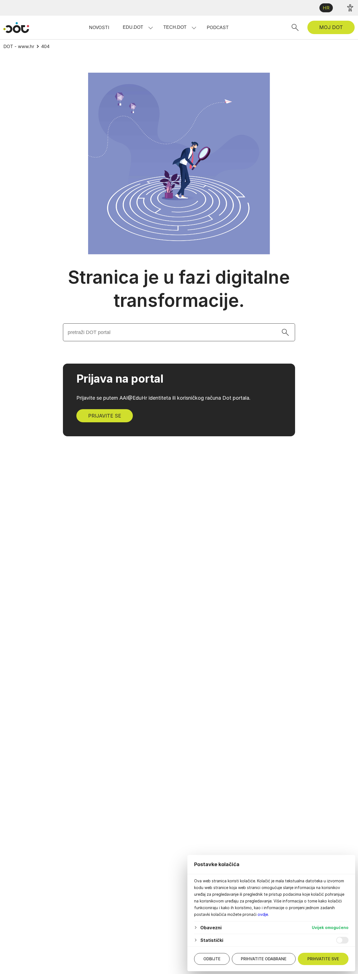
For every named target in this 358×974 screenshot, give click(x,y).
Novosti (99, 27)
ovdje (263, 914)
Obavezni (211, 927)
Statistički (211, 940)
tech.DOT (175, 27)
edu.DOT (133, 27)
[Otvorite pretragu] (295, 27)
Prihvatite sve (323, 958)
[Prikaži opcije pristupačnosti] (350, 7)
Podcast (218, 27)
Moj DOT (331, 27)
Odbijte (211, 958)
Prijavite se (104, 416)
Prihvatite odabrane (263, 958)
